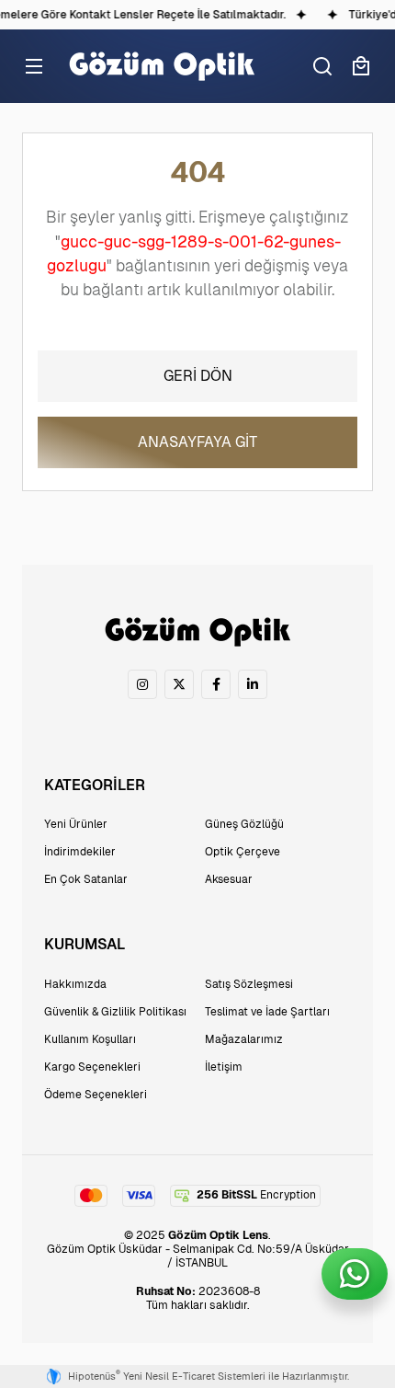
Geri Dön (198, 375)
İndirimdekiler (80, 851)
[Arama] (322, 66)
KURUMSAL (84, 944)
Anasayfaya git (197, 442)
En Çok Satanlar (86, 879)
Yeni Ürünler (75, 824)
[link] (142, 684)
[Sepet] (361, 66)
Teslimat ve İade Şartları (267, 1011)
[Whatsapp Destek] (355, 1274)
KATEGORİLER (94, 785)
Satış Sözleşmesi (249, 984)
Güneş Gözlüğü (244, 824)
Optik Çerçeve (242, 851)
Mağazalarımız (244, 1039)
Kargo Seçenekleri (92, 1067)
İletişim (224, 1067)
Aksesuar (229, 879)
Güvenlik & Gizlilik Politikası (115, 1011)
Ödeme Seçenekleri (95, 1094)
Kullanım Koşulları (90, 1039)
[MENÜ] (34, 66)
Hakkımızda (75, 984)
